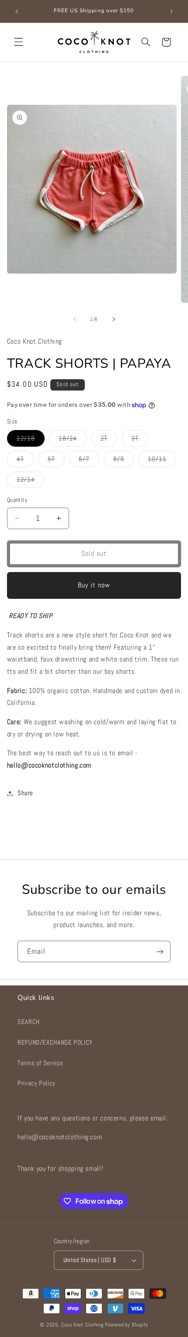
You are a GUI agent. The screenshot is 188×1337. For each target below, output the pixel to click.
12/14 (31, 481)
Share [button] (25, 793)
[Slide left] (74, 319)
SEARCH (28, 1022)
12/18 (31, 440)
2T (109, 440)
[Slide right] (113, 319)
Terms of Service (40, 1063)
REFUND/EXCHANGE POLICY (55, 1042)
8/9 (123, 461)
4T (25, 461)
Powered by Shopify (126, 1325)
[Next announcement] (171, 11)
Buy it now (94, 585)
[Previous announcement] (16, 11)
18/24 (73, 440)
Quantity (17, 500)
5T (56, 461)
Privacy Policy (36, 1083)
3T (139, 440)
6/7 (89, 461)
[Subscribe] (160, 951)
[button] (18, 42)
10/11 (162, 461)
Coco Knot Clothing (82, 1325)
